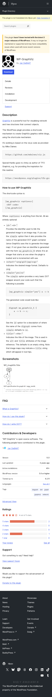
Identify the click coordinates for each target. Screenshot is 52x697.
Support (8, 106)
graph (46, 490)
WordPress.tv (9, 632)
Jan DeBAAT (25, 63)
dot (41, 490)
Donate (31, 627)
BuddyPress (9, 653)
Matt (5, 644)
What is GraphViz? (10, 409)
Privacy (5, 611)
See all (47, 543)
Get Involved (33, 619)
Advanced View (9, 501)
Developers (7, 627)
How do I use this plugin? (13, 416)
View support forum (11, 561)
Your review (7, 543)
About (5, 598)
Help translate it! (43, 18)
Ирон (10, 663)
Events (30, 623)
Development (11, 100)
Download (8, 72)
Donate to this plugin (11, 583)
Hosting (5, 606)
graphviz (37, 494)
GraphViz (6, 121)
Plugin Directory (8, 11)
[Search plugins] (28, 26)
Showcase (32, 598)
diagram (35, 490)
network (46, 494)
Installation (10, 94)
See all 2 (46, 484)
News (4, 602)
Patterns (31, 611)
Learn (4, 619)
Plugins (30, 606)
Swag (31, 632)
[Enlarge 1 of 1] (46, 366)
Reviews (8, 87)
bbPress (7, 648)
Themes (30, 602)
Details (8, 81)
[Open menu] (48, 3)
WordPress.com (10, 640)
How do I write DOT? (12, 424)
